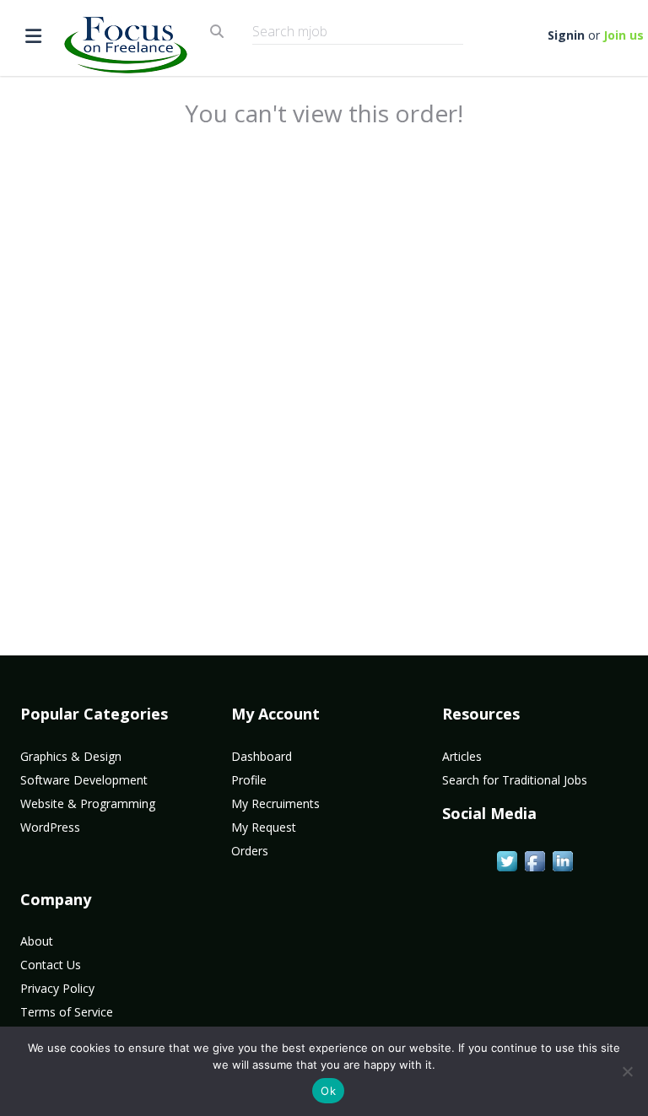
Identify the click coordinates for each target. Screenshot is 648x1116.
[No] (626, 1071)
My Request (263, 827)
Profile (249, 780)
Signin (566, 35)
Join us (623, 35)
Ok (328, 1090)
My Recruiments (275, 803)
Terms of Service (66, 1012)
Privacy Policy (57, 988)
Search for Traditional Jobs (514, 780)
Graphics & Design (71, 756)
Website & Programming (87, 803)
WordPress (50, 827)
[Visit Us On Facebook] (534, 859)
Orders (249, 851)
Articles (462, 756)
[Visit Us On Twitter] (507, 859)
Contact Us (50, 965)
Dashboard (261, 756)
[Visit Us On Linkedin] (562, 859)
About (36, 941)
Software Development (84, 780)
